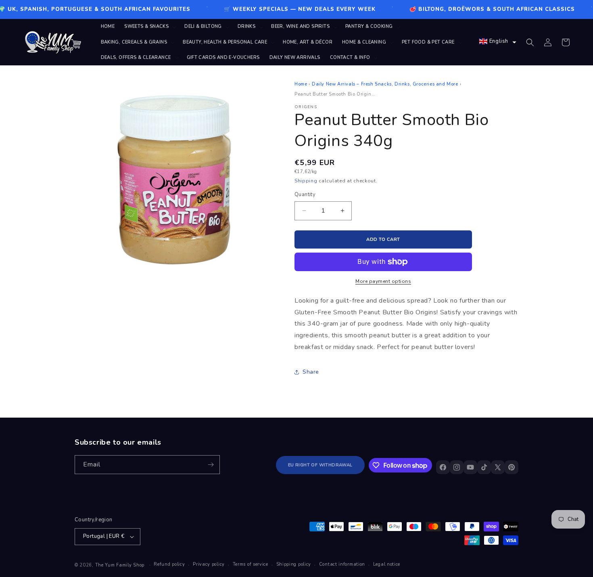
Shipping (305, 181)
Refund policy (169, 564)
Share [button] (311, 372)
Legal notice (386, 564)
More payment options (383, 281)
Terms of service (250, 564)
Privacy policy (209, 564)
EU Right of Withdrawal (320, 465)
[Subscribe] (210, 464)
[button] (149, 26)
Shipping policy (293, 564)
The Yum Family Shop (119, 565)
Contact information (342, 564)
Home (300, 84)
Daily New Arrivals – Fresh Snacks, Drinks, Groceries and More (385, 84)
